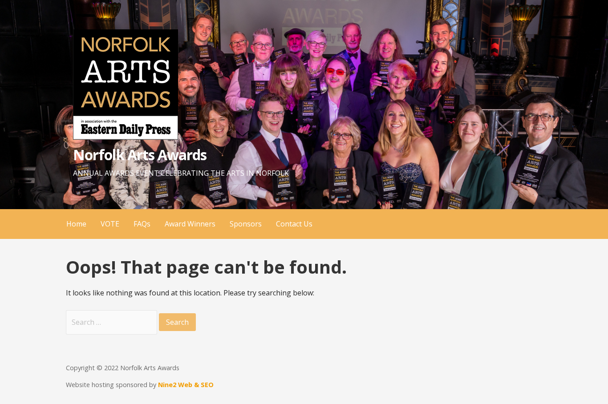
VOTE (110, 224)
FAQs (142, 224)
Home (76, 224)
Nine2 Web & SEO (186, 384)
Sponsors (246, 224)
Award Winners (190, 224)
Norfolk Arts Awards (140, 154)
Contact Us (294, 224)
